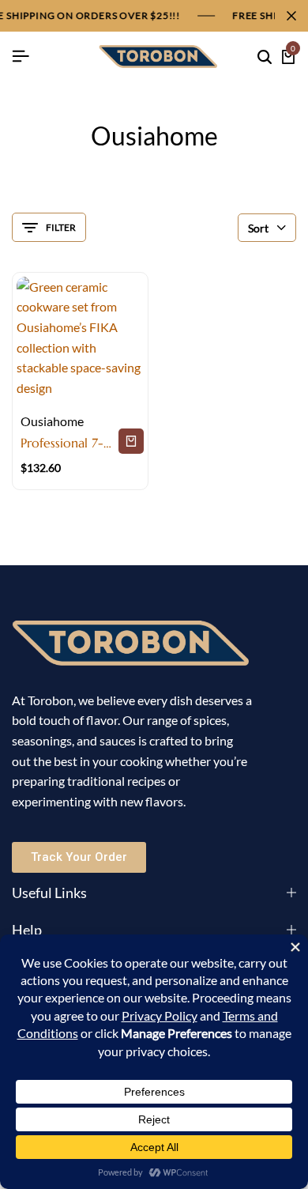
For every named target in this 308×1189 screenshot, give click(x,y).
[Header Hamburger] (20, 56)
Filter (61, 227)
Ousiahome (52, 420)
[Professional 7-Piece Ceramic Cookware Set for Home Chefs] (80, 340)
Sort (258, 228)
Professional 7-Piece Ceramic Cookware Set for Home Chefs (66, 443)
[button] (131, 441)
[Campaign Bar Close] (291, 16)
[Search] (264, 57)
